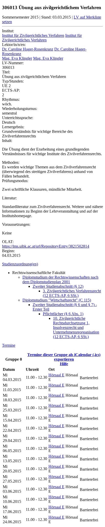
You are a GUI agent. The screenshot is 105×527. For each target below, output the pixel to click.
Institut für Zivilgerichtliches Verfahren (33, 35)
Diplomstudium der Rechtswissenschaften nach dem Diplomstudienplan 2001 (60, 279)
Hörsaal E (56, 375)
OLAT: (8, 241)
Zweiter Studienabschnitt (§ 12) (58, 286)
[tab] (52, 264)
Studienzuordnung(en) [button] (20, 264)
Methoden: (10, 162)
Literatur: (9, 198)
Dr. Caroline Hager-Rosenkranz (27, 49)
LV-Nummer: (13, 63)
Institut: (8, 31)
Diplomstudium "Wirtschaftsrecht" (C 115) (56, 300)
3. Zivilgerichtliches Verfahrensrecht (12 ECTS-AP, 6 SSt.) (72, 293)
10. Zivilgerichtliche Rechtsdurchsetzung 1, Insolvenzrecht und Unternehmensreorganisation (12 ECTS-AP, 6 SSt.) (76, 327)
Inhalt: (7, 140)
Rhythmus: (11, 99)
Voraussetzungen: (16, 224)
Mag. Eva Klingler (17, 58)
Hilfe (64, 364)
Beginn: (8, 251)
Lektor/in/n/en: (14, 44)
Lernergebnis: (13, 127)
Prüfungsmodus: (15, 181)
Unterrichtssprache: (17, 118)
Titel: (6, 72)
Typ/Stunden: (13, 81)
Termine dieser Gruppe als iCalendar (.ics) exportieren (63, 357)
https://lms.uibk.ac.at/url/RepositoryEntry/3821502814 (45, 246)
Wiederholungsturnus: (19, 108)
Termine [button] (8, 345)
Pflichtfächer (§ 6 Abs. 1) (63, 314)
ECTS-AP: (11, 90)
